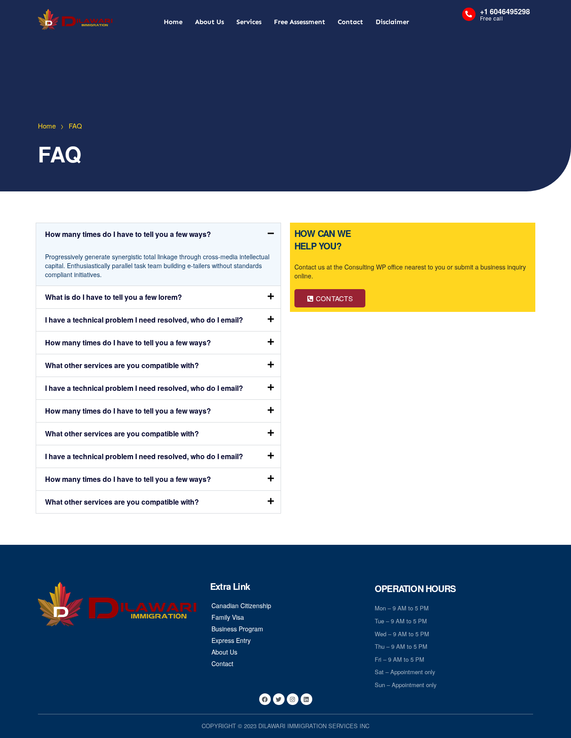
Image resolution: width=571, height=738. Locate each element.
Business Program (237, 628)
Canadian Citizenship (241, 605)
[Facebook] (265, 699)
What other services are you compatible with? (122, 365)
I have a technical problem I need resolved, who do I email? (144, 320)
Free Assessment (299, 22)
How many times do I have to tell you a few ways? (128, 234)
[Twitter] (279, 699)
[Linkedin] (306, 699)
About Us (209, 22)
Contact (350, 22)
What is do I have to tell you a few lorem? (113, 297)
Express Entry (231, 640)
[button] (158, 234)
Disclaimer (392, 22)
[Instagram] (292, 699)
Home (173, 22)
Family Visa (227, 617)
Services (248, 22)
